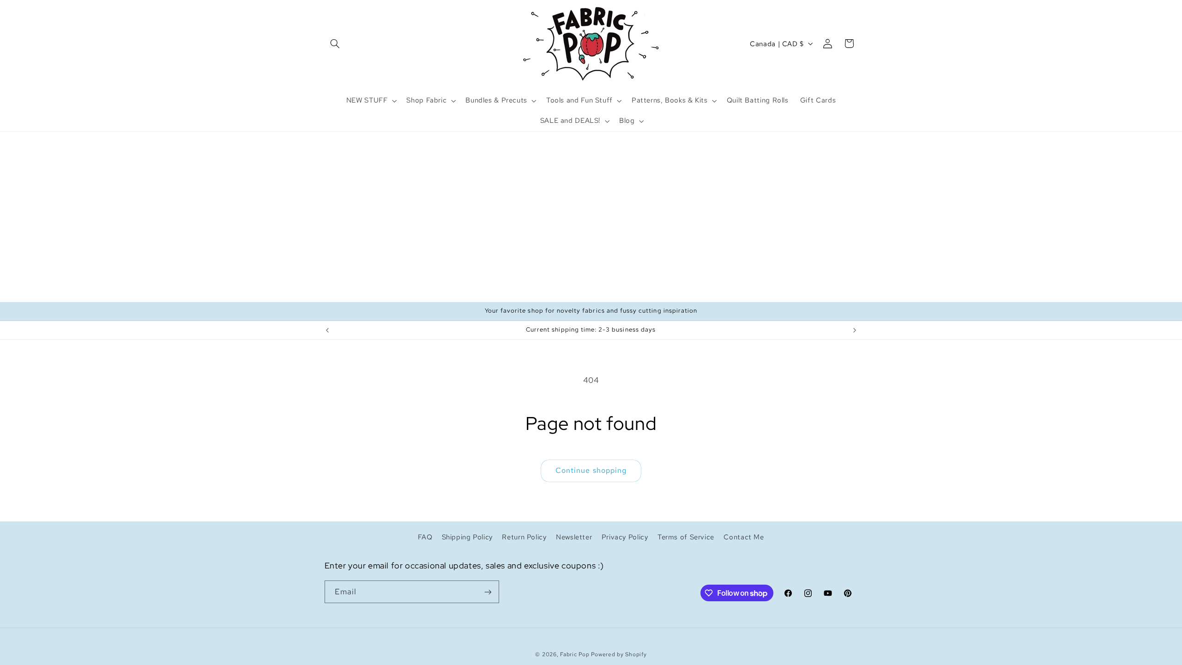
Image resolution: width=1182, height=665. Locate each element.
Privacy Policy (625, 536)
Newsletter (574, 536)
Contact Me (744, 536)
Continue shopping (591, 470)
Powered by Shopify (618, 654)
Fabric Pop (574, 654)
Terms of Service (685, 536)
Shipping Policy (467, 536)
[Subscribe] (487, 591)
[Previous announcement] (327, 330)
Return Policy (524, 536)
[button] (335, 43)
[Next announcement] (854, 330)
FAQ (425, 536)
